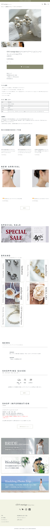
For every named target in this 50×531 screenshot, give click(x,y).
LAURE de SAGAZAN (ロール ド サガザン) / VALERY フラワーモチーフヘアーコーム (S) (41, 151)
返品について (9, 73)
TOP (2, 515)
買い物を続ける (10, 78)
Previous (11, 20)
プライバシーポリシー (21, 517)
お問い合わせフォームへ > (25, 426)
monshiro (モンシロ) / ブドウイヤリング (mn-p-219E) (13, 198)
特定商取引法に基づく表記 (12, 75)
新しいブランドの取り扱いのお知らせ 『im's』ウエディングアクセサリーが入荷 (25, 353)
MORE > (25, 208)
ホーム (2, 6)
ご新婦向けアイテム (8, 6)
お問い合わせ (19, 519)
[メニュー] (48, 4)
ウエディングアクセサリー (17, 6)
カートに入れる (26, 66)
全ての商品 (3, 517)
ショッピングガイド (5, 521)
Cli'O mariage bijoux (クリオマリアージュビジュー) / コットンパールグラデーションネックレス (8, 151)
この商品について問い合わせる (13, 76)
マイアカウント (4, 519)
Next (39, 20)
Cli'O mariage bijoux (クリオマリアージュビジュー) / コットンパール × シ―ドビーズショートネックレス (25, 151)
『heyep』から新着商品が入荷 (15, 359)
